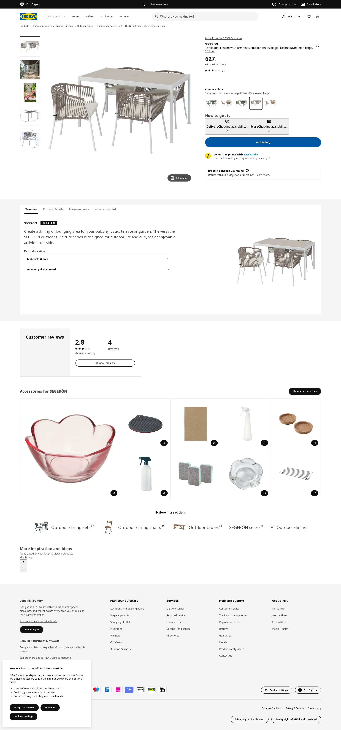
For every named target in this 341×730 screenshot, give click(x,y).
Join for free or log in (226, 158)
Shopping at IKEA (120, 622)
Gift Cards (116, 642)
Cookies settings (23, 716)
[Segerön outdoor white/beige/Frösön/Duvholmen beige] (255, 103)
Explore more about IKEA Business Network (45, 657)
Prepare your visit (120, 615)
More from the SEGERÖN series (223, 38)
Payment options (229, 622)
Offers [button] (89, 16)
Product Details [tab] (53, 209)
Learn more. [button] (263, 174)
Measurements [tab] (79, 209)
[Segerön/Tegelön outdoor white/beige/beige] (270, 103)
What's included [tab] (105, 209)
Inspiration (116, 628)
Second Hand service (179, 628)
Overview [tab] (31, 209)
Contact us (225, 655)
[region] (120, 110)
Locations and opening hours (127, 608)
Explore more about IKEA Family (38, 621)
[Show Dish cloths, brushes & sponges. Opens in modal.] (196, 474)
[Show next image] (186, 110)
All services (173, 635)
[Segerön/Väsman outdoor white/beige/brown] (226, 103)
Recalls (223, 642)
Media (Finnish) (280, 628)
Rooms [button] (76, 16)
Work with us (279, 615)
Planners (115, 635)
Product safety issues (231, 649)
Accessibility (279, 622)
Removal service (176, 615)
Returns (223, 628)
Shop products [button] (56, 16)
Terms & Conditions (272, 708)
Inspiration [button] (106, 16)
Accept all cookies (24, 707)
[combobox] (204, 16)
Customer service (229, 608)
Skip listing (26, 557)
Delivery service (176, 608)
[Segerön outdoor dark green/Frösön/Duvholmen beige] (241, 103)
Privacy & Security (295, 708)
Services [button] (124, 16)
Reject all (50, 707)
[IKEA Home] (28, 16)
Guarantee (225, 635)
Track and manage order (233, 615)
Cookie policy (314, 708)
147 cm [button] (210, 51)
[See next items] (23, 569)
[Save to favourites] (317, 46)
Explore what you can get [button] (255, 158)
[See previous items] (23, 562)
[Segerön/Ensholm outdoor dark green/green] (211, 103)
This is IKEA (278, 608)
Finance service (175, 622)
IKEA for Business (120, 649)
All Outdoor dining (289, 527)
